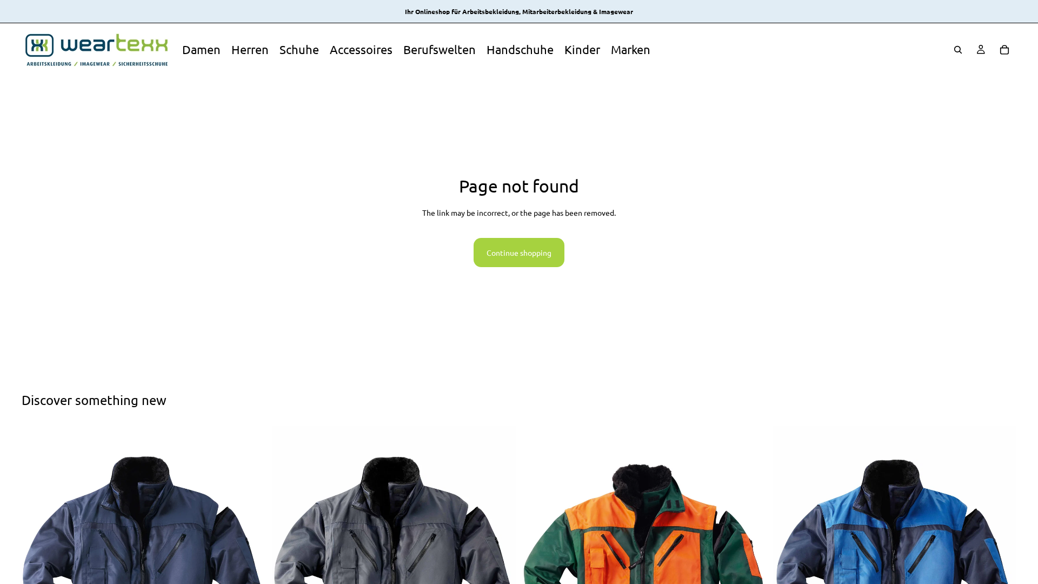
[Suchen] (958, 50)
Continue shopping (519, 252)
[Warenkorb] (1004, 50)
